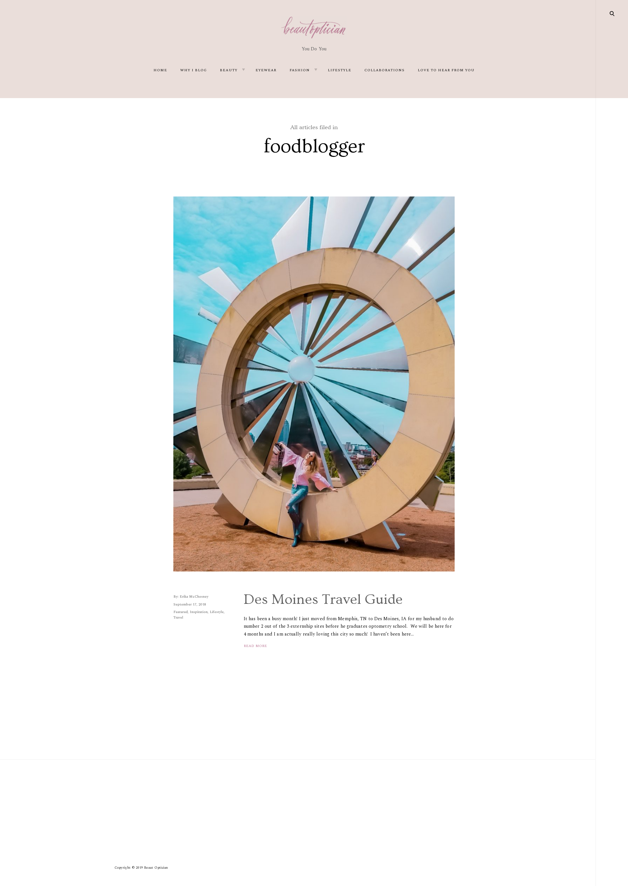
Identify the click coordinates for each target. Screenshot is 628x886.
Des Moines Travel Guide (323, 599)
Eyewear (265, 70)
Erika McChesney (194, 596)
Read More (255, 646)
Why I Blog (193, 70)
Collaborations (384, 70)
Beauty (228, 70)
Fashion (299, 70)
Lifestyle (339, 70)
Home (160, 70)
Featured (180, 612)
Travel (178, 617)
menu (612, 13)
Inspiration (199, 612)
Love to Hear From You (446, 70)
